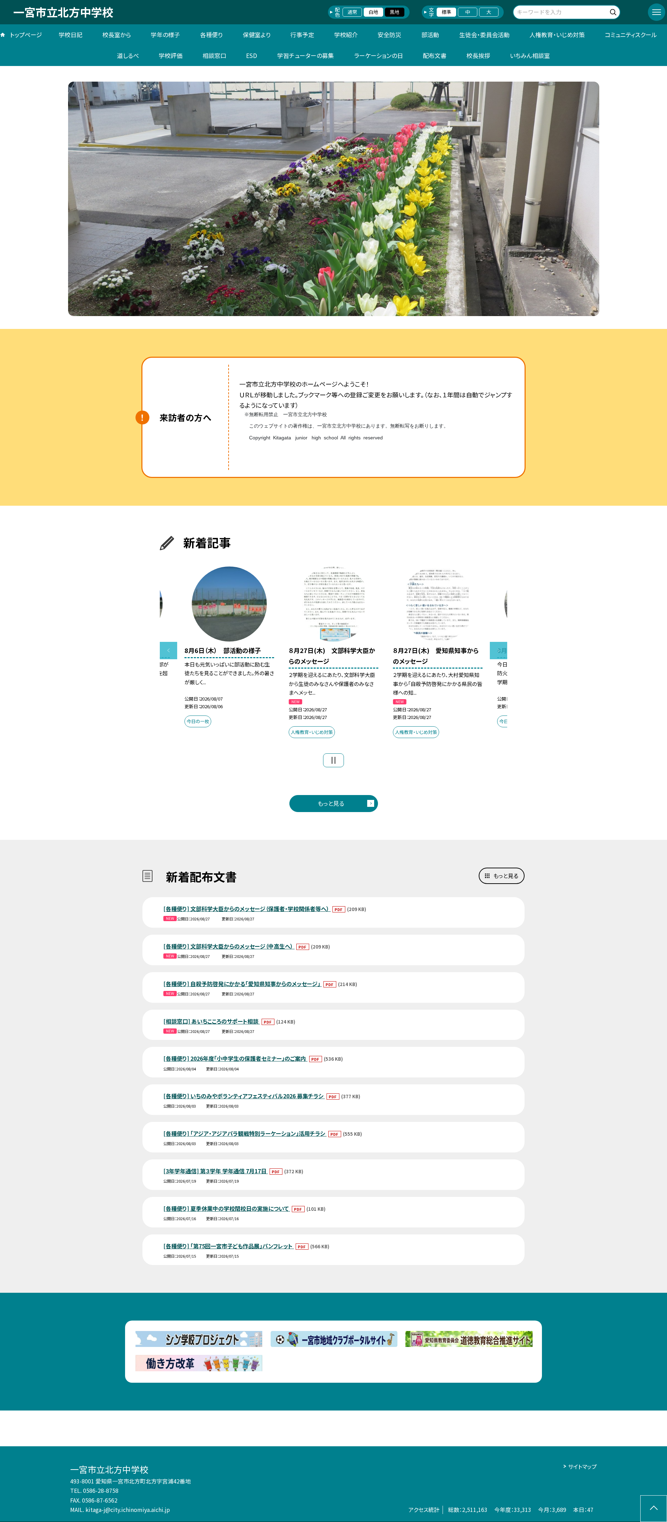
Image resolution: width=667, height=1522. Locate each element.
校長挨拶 (478, 55)
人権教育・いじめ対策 (557, 34)
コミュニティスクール (631, 34)
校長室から (116, 34)
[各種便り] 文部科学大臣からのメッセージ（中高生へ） (229, 946)
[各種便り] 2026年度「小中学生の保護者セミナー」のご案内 (235, 1058)
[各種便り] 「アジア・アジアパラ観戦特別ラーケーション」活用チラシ (245, 1133)
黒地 (395, 11)
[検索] (614, 11)
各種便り (211, 34)
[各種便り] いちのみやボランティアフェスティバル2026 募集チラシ (244, 1096)
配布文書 (434, 55)
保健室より (257, 34)
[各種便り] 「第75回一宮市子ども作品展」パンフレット (228, 1246)
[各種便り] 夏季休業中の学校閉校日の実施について (226, 1208)
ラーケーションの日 (378, 55)
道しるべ (128, 55)
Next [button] (498, 650)
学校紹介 (346, 34)
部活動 (430, 34)
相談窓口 (214, 55)
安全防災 (389, 34)
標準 (446, 11)
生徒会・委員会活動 (484, 34)
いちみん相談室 (530, 55)
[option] (333, 199)
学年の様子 (165, 34)
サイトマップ (582, 1466)
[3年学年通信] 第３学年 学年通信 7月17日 (215, 1171)
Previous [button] (168, 650)
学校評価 (170, 55)
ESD (251, 55)
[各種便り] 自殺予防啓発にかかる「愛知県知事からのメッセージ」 (242, 983)
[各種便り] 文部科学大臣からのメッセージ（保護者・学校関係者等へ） (247, 908)
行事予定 (302, 34)
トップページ (26, 34)
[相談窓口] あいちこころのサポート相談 (211, 1021)
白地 (373, 11)
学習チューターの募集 (305, 55)
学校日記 (70, 34)
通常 (352, 11)
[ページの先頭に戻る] (654, 1509)
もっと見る (331, 803)
